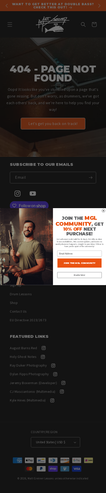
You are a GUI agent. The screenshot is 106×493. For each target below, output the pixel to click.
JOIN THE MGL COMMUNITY (79, 263)
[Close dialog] (103, 210)
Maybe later (79, 275)
